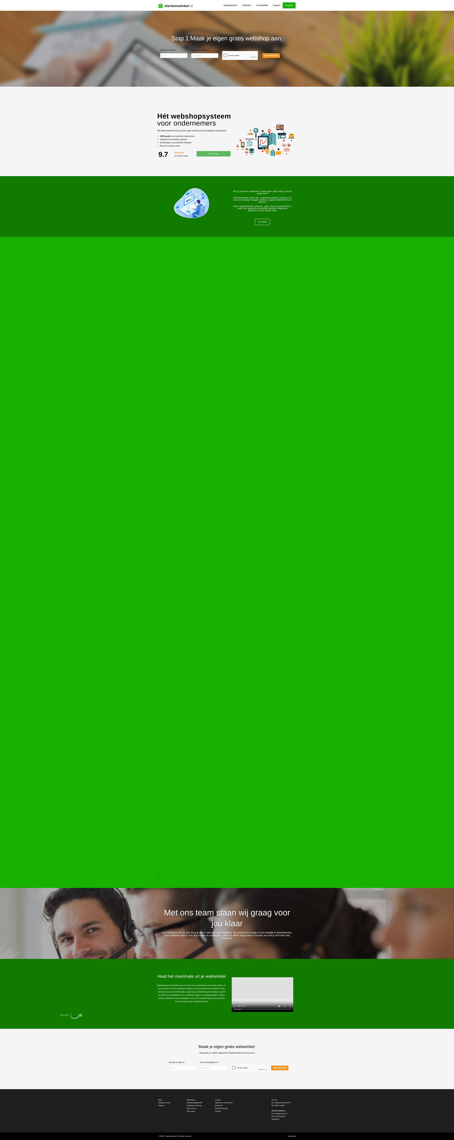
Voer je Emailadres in (200, 50)
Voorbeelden (262, 5)
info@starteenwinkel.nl (282, 1103)
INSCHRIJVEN (271, 56)
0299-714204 (280, 1105)
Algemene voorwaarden (224, 1103)
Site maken (191, 1111)
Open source (191, 1108)
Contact (218, 1100)
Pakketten (246, 5)
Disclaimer (219, 1105)
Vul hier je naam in (168, 50)
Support (276, 5)
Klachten (218, 1111)
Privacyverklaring (221, 1108)
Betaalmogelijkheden (194, 1103)
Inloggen (289, 5)
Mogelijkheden (230, 5)
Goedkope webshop (194, 1105)
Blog (160, 1100)
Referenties (191, 1100)
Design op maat (164, 1103)
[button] (227, 876)
